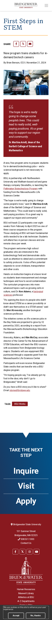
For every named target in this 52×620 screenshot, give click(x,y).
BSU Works (19, 404)
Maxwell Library (26, 593)
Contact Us (26, 543)
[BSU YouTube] (36, 551)
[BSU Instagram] (29, 551)
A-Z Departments (26, 601)
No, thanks (35, 615)
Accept (16, 615)
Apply (26, 501)
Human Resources (26, 589)
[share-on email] (30, 44)
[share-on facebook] (16, 44)
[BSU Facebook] (15, 551)
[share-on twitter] (23, 44)
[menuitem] (15, 551)
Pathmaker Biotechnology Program (20, 188)
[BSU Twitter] (22, 551)
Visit (26, 486)
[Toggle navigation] (46, 5)
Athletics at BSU (26, 597)
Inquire (26, 471)
